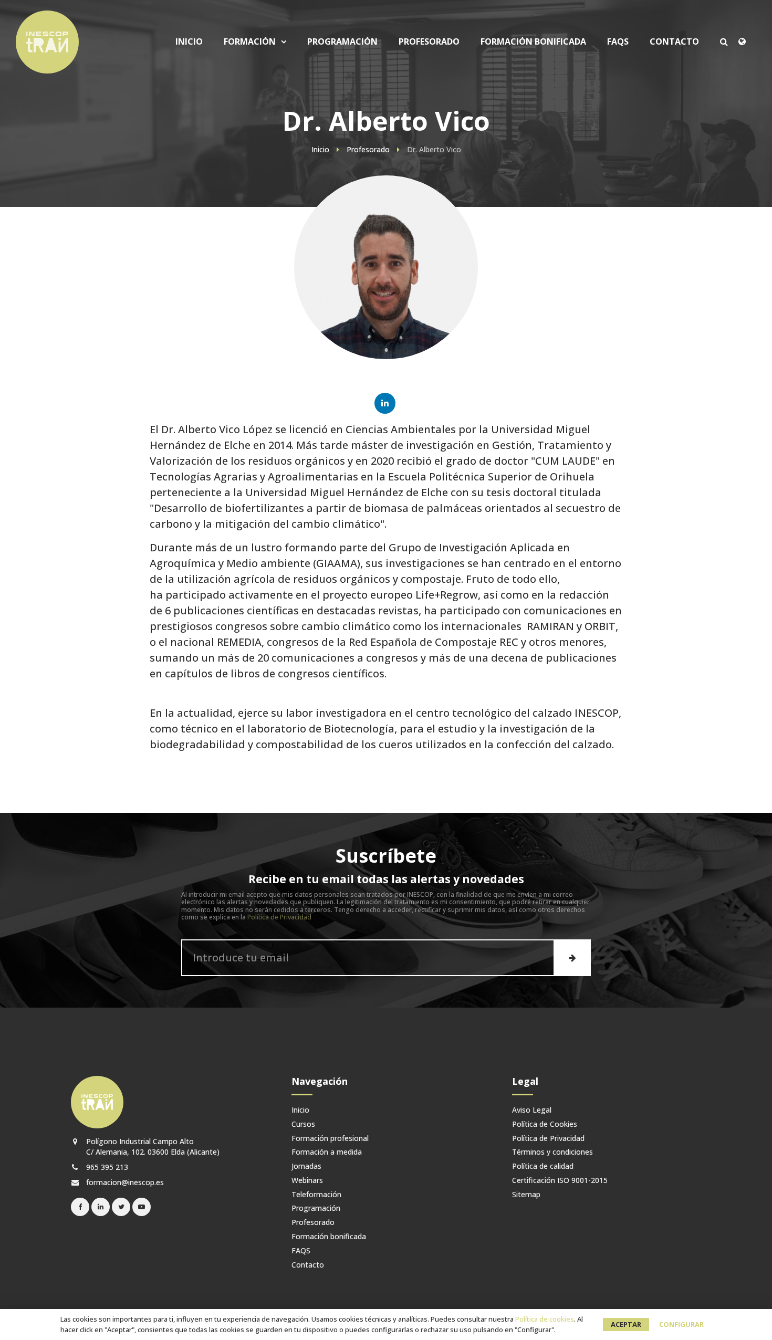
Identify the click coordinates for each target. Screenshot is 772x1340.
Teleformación (316, 1194)
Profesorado (429, 42)
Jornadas (306, 1166)
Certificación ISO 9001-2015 (560, 1180)
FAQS (618, 42)
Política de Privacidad (279, 917)
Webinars (307, 1180)
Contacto (674, 42)
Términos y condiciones (552, 1152)
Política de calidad (542, 1166)
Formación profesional (330, 1138)
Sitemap (526, 1194)
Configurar (681, 1324)
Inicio (189, 42)
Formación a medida (326, 1152)
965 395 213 (106, 1167)
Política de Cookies (544, 1124)
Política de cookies (544, 1319)
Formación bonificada (533, 42)
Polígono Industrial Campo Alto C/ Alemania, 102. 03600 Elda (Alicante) (152, 1146)
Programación (342, 42)
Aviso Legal (531, 1110)
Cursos (261, 111)
